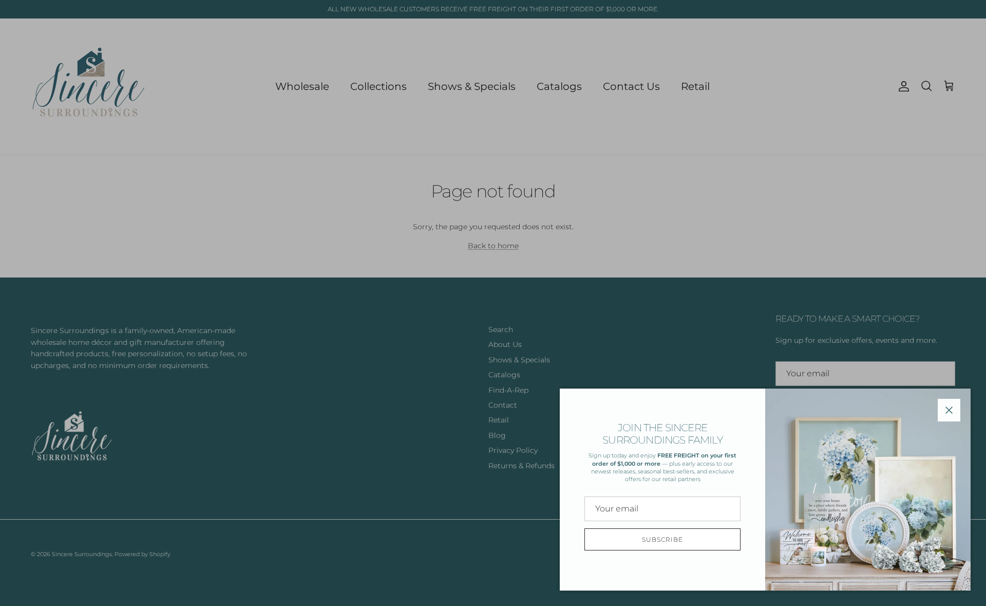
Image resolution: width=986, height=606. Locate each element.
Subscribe (662, 539)
